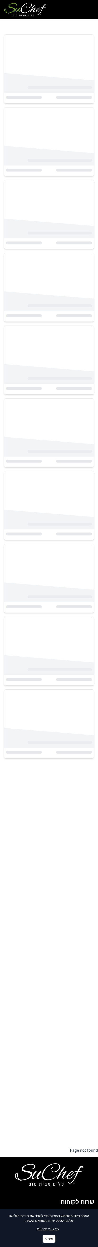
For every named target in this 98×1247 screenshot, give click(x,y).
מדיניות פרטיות (48, 1229)
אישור (49, 1239)
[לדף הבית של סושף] (25, 9)
